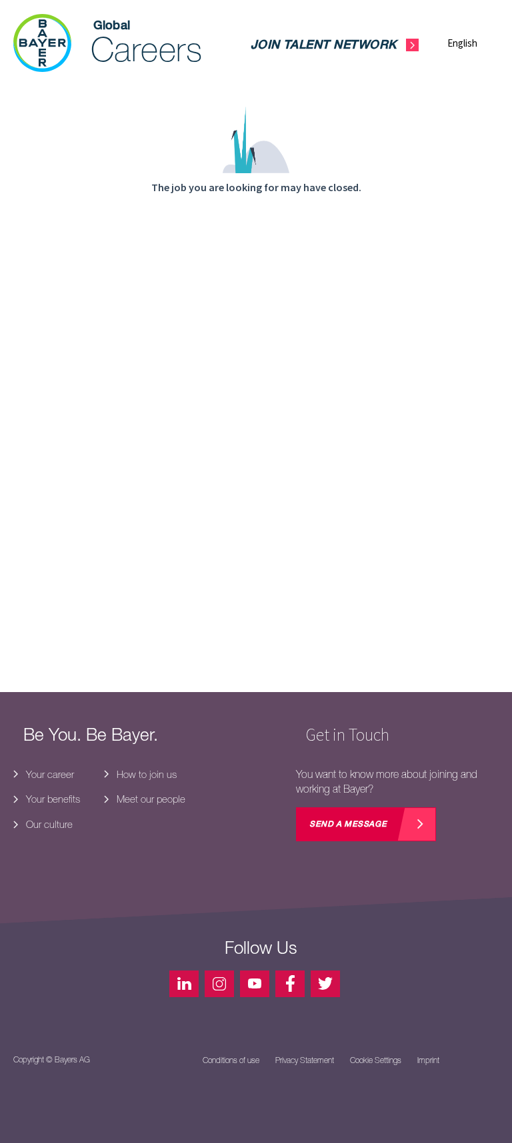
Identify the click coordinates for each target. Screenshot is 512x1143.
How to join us (145, 774)
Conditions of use (231, 1060)
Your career (48, 774)
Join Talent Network (324, 46)
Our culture (48, 824)
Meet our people (149, 799)
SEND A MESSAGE (348, 825)
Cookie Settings (375, 1060)
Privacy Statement (304, 1060)
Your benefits (51, 799)
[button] (473, 43)
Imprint (428, 1060)
